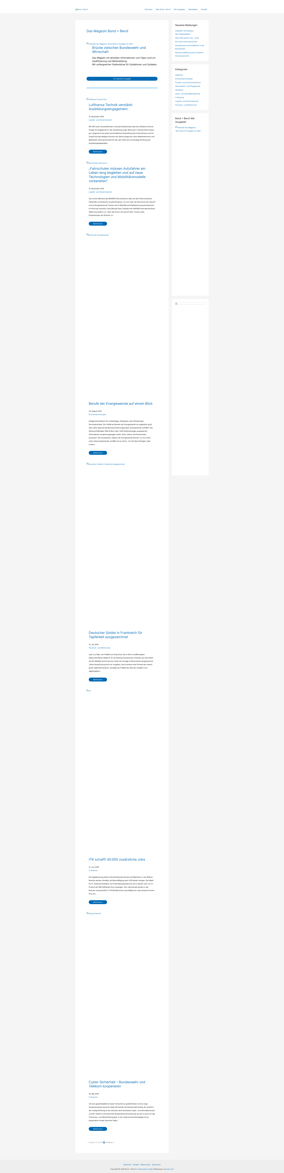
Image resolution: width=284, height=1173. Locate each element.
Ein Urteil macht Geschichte (186, 42)
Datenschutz (145, 1165)
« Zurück (91, 1142)
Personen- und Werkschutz (99, 648)
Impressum (156, 1165)
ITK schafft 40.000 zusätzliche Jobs (117, 859)
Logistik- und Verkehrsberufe (100, 120)
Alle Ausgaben (179, 9)
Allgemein (179, 75)
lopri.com (170, 1169)
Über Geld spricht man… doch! (187, 38)
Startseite (148, 9)
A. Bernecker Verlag (144, 1169)
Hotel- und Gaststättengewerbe (187, 94)
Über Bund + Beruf (163, 9)
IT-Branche (93, 870)
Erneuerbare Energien (97, 414)
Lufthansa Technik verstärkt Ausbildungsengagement (110, 107)
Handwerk (179, 90)
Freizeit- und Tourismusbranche (188, 82)
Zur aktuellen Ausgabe (122, 79)
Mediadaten (193, 9)
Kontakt (204, 9)
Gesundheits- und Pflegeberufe (187, 86)
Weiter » (111, 1142)
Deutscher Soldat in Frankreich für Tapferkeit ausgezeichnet (115, 635)
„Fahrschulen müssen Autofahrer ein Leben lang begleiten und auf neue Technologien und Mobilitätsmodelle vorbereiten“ (117, 174)
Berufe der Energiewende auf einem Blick (121, 404)
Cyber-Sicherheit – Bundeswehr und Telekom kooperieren (117, 1084)
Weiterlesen (98, 152)
